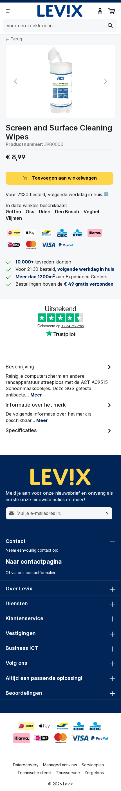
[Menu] (8, 11)
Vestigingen (21, 633)
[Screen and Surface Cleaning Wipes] (60, 81)
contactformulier (40, 572)
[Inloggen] (100, 11)
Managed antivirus (60, 764)
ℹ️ (105, 194)
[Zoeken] (110, 25)
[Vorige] (16, 81)
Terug (16, 38)
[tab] (59, 380)
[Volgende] (105, 81)
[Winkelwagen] (111, 11)
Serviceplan (93, 764)
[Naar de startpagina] (59, 11)
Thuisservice (68, 772)
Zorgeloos (94, 772)
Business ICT (22, 648)
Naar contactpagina (34, 561)
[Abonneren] (107, 513)
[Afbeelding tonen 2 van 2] (68, 111)
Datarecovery (26, 764)
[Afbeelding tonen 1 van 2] (56, 111)
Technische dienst (34, 772)
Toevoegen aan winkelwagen (64, 178)
